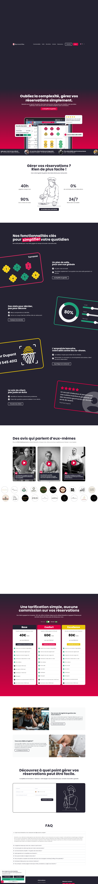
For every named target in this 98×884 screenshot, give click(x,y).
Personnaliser (8, 876)
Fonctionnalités (36, 44)
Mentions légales (42, 882)
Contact (54, 44)
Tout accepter (13, 879)
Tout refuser (19, 876)
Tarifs (43, 44)
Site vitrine (48, 44)
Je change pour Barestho (22, 750)
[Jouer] (24, 464)
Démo (75, 44)
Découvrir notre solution (58, 724)
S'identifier (68, 44)
